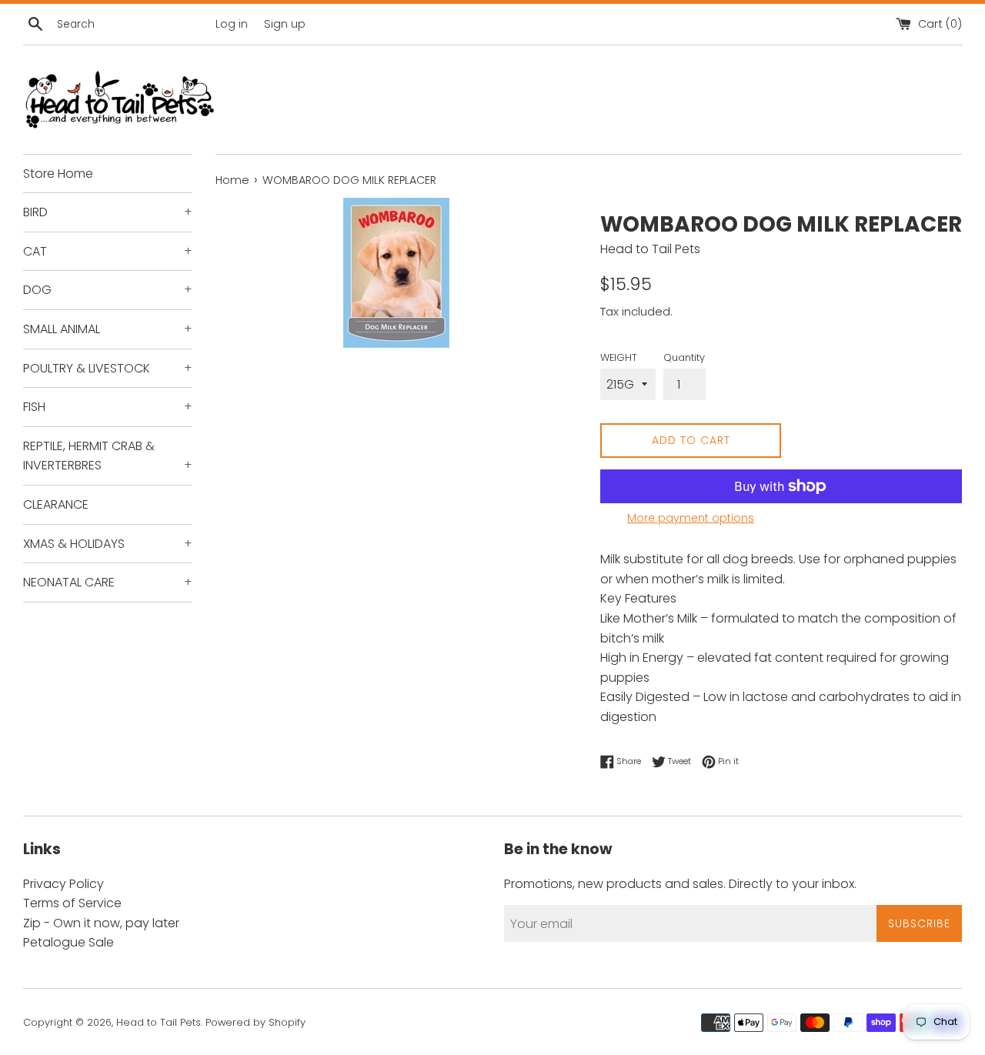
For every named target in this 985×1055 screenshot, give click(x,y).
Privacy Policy (63, 884)
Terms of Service (72, 903)
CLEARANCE (55, 504)
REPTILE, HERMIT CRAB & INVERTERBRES (107, 456)
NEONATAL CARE (107, 582)
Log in (231, 24)
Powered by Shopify (255, 1022)
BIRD (107, 212)
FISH (107, 407)
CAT (107, 251)
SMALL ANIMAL (107, 329)
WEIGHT (618, 357)
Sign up (285, 24)
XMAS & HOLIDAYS (107, 544)
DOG (107, 290)
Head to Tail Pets (158, 1022)
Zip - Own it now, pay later (101, 923)
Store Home (58, 173)
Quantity (684, 357)
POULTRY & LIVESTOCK (107, 368)
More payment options (690, 518)
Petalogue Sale (68, 942)
